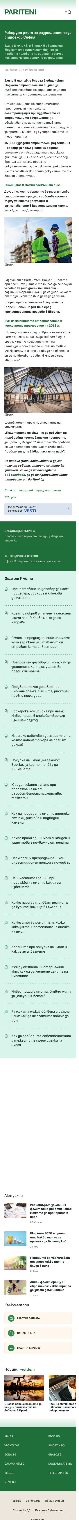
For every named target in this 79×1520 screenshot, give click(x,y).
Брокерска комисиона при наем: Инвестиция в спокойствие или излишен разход (38, 715)
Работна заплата (28, 1318)
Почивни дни (26, 1333)
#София (10, 497)
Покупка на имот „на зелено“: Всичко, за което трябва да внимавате (35, 764)
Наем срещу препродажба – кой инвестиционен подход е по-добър (40, 860)
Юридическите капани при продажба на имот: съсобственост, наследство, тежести (36, 791)
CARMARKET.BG (14, 1464)
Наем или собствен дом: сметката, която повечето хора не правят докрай (41, 740)
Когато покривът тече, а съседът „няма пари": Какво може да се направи (41, 617)
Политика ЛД (21, 1510)
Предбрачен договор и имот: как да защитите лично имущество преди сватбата (41, 666)
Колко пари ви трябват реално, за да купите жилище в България (40, 904)
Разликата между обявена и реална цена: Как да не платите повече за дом (40, 1016)
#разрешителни (48, 490)
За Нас (16, 1501)
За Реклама (33, 1501)
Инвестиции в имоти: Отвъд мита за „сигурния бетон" (41, 993)
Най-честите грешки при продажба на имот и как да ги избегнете (36, 882)
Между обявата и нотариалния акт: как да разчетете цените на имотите (39, 971)
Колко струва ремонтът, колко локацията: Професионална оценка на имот (40, 927)
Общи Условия (54, 1501)
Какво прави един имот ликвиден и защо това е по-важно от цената (40, 840)
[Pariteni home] (20, 12)
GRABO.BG (54, 1454)
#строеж (26, 490)
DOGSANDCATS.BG (60, 1464)
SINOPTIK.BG (56, 1445)
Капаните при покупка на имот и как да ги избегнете (39, 949)
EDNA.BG (54, 1436)
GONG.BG (10, 1454)
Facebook (18, 475)
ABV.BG (8, 1436)
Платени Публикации (49, 1510)
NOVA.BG (10, 1482)
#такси (10, 490)
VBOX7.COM (11, 1445)
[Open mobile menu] (68, 12)
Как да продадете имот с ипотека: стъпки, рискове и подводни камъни (41, 818)
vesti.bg (26, 1370)
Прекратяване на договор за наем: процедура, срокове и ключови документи (40, 593)
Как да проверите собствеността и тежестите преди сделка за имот (41, 1040)
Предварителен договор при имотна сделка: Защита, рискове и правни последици (40, 691)
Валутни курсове (29, 1347)
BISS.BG (9, 1473)
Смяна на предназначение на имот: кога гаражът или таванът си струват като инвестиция (40, 642)
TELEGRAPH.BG (58, 1473)
